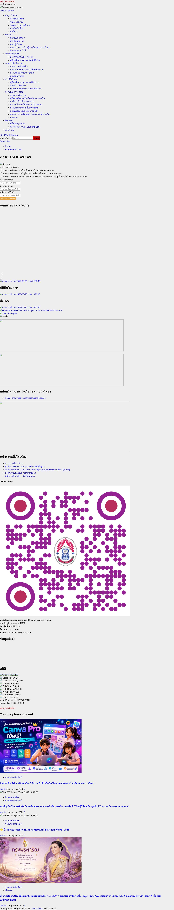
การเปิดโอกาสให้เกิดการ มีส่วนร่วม (26, 104)
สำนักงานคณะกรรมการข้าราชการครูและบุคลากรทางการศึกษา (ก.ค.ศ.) (37, 469)
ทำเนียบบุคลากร (17, 37)
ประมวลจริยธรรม (18, 95)
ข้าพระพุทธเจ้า (6, 179)
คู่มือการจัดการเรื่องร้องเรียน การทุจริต (27, 98)
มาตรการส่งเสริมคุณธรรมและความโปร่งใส (29, 114)
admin (3, 789)
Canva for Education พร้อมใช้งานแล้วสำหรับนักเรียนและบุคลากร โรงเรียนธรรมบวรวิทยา (47, 783)
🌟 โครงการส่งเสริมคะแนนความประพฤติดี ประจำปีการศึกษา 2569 (35, 829)
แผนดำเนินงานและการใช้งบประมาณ (26, 69)
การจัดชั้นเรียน (16, 28)
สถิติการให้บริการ (18, 85)
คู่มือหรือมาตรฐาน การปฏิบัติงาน (25, 60)
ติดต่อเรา (9, 120)
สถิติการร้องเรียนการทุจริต (22, 101)
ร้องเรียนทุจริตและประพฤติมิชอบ (24, 126)
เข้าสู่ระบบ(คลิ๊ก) (7, 708)
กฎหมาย (14, 117)
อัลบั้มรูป (14, 31)
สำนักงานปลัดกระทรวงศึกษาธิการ (20, 472)
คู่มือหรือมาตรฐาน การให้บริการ (24, 82)
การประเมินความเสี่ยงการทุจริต (24, 107)
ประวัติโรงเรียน (17, 18)
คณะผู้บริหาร (16, 44)
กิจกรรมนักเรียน (12, 797)
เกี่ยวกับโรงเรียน (12, 53)
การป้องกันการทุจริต (14, 91)
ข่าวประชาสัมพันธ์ (13, 777)
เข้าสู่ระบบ (9, 130)
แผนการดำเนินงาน (13, 63)
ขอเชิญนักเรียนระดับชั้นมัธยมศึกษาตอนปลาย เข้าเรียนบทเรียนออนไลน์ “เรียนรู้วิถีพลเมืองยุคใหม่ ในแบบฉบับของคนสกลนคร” (64, 806)
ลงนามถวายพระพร (8, 198)
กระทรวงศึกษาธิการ (14, 463)
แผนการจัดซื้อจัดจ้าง (19, 66)
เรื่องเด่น (8, 890)
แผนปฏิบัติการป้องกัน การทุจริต (24, 110)
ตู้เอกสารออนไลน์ (18, 50)
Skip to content (7, 1)
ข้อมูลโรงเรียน (11, 15)
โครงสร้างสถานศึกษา (20, 25)
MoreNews (37, 908)
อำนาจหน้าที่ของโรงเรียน (21, 56)
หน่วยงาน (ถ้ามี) (7, 192)
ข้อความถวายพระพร (9, 167)
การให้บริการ (11, 79)
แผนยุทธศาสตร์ (17, 76)
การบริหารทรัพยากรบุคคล (22, 72)
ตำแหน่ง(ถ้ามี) (6, 186)
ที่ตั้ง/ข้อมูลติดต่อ (17, 123)
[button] (7, 10)
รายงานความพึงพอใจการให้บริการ (26, 88)
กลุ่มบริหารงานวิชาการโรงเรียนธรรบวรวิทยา (25, 398)
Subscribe (5, 141)
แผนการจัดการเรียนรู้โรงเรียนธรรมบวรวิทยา (30, 47)
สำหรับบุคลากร (17, 41)
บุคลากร (9, 34)
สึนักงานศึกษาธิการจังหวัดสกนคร (20, 476)
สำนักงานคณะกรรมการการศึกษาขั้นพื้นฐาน (25, 466)
